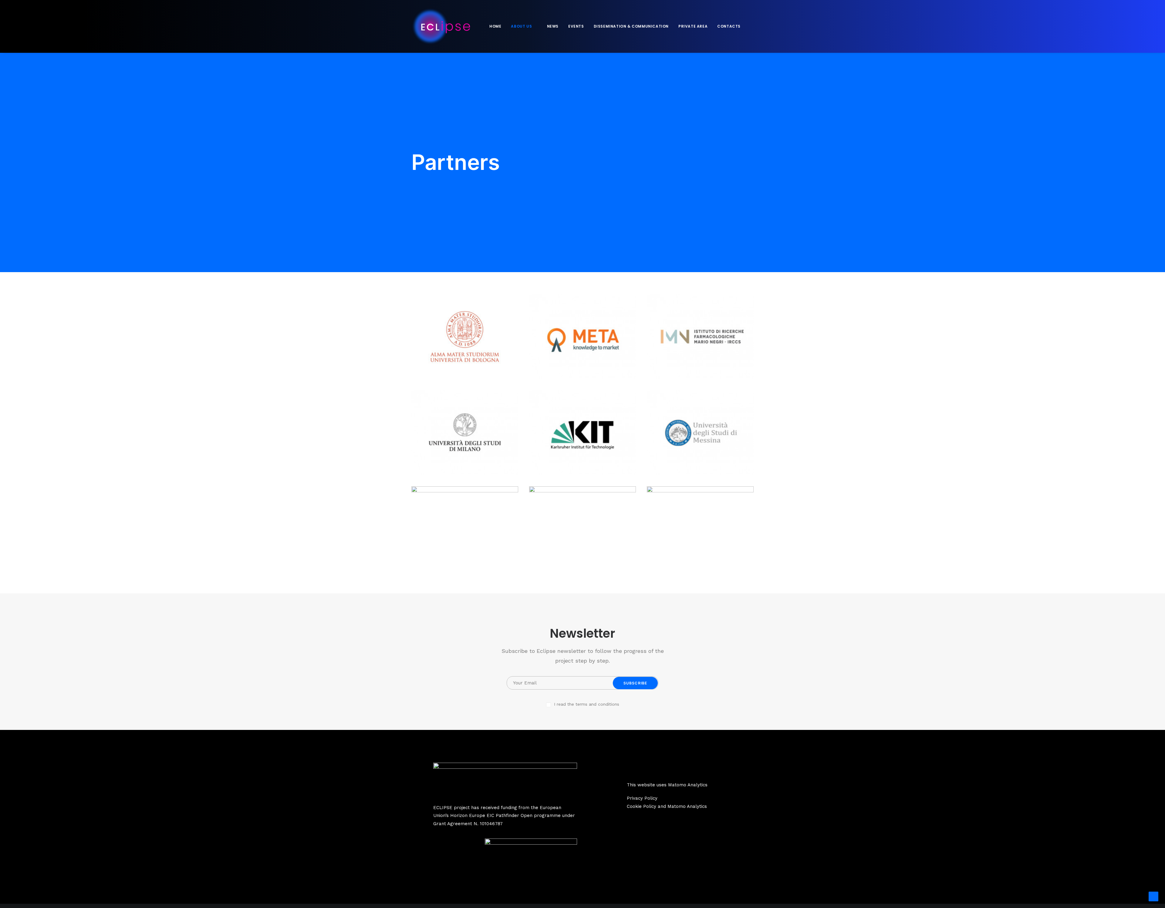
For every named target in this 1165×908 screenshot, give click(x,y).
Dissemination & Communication (631, 26)
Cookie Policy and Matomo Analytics (667, 806)
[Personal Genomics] (464, 529)
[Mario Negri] (700, 336)
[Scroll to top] (1153, 896)
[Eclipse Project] (440, 26)
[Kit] (582, 432)
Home (495, 26)
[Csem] (582, 529)
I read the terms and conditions (586, 704)
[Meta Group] (582, 336)
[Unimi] (464, 432)
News (553, 26)
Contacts (729, 26)
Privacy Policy (642, 798)
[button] (752, 26)
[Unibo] (464, 336)
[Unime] (700, 432)
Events (576, 26)
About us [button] (521, 26)
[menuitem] (495, 26)
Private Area (692, 26)
